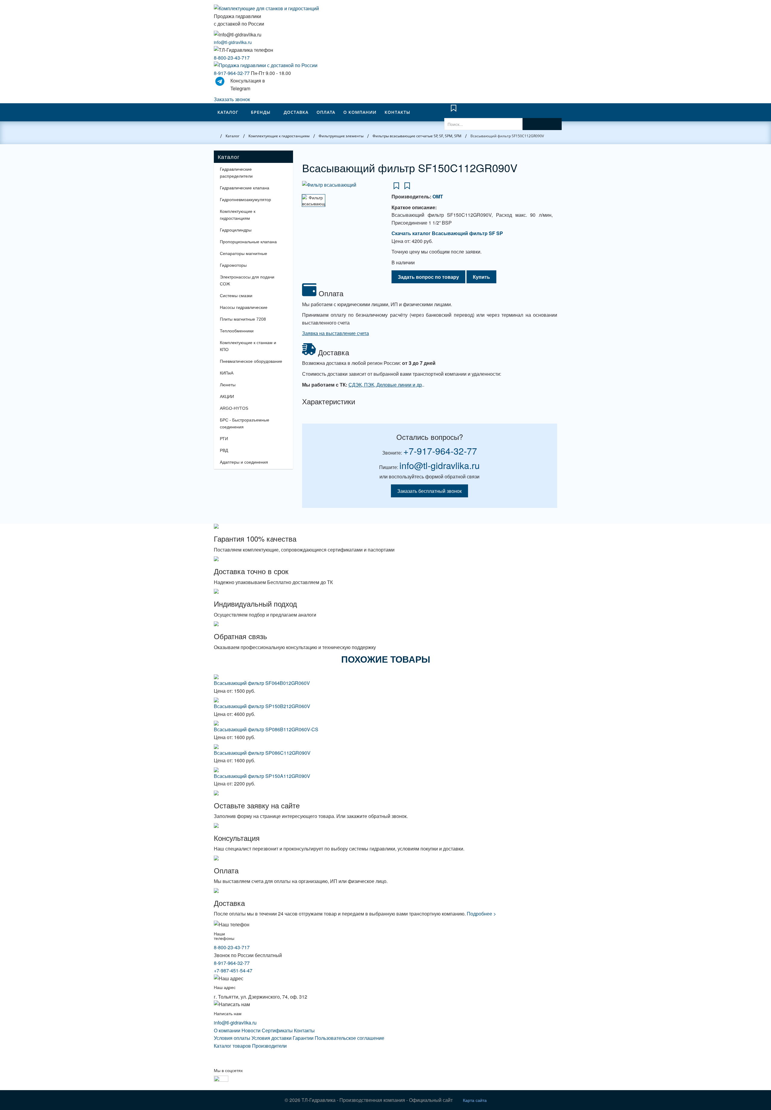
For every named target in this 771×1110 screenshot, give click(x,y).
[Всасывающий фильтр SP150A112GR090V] (385, 769)
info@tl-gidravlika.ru (233, 42)
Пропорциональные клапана (248, 241)
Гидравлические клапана (244, 187)
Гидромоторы (233, 265)
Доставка (296, 112)
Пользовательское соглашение (349, 1037)
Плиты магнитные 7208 (243, 319)
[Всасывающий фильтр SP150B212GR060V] (385, 700)
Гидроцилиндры (235, 230)
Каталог (228, 112)
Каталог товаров (232, 1045)
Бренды (260, 112)
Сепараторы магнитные (243, 253)
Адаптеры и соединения (244, 462)
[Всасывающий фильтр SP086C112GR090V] (385, 746)
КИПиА (226, 373)
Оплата (326, 112)
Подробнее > (481, 913)
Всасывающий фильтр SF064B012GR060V (262, 682)
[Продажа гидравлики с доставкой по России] (385, 65)
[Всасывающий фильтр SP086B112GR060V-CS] (385, 723)
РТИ (224, 438)
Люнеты (228, 384)
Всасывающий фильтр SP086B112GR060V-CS (266, 729)
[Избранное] (453, 110)
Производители (269, 1045)
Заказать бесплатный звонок (429, 490)
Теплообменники (237, 330)
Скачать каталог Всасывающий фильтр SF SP (447, 233)
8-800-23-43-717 (232, 57)
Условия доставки (271, 1037)
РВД (224, 450)
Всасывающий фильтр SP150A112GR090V (262, 776)
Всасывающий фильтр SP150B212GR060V (262, 706)
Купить (481, 276)
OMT (437, 196)
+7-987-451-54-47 (233, 970)
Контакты (397, 112)
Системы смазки (236, 295)
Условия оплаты (232, 1037)
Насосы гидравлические (243, 307)
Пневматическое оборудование (251, 361)
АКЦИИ (227, 396)
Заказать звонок (232, 99)
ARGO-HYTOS (234, 408)
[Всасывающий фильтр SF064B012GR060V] (385, 676)
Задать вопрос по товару (428, 276)
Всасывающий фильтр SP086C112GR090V (262, 752)
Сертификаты (277, 1030)
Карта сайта (475, 1100)
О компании (359, 112)
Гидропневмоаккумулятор (245, 199)
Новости (251, 1030)
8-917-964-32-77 (232, 73)
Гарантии (303, 1037)
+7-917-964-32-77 (440, 450)
